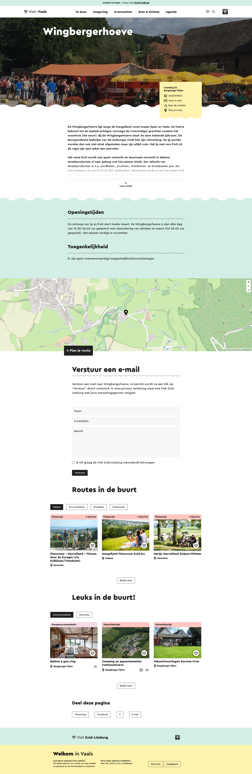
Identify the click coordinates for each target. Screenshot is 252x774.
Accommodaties (62, 615)
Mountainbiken (77, 507)
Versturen (80, 473)
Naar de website (177, 105)
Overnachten (123, 11)
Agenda (171, 11)
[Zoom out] (248, 286)
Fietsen (57, 507)
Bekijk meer (126, 580)
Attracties (84, 615)
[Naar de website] (95, 666)
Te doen (81, 11)
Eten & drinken (149, 11)
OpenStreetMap (235, 350)
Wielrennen (118, 507)
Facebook (102, 714)
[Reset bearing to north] (248, 290)
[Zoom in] (248, 282)
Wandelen (98, 507)
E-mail (135, 714)
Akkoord (155, 764)
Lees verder (126, 186)
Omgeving (100, 11)
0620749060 (175, 96)
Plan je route (175, 110)
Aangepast (172, 764)
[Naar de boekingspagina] (141, 670)
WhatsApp (80, 714)
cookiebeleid (126, 763)
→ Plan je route (78, 350)
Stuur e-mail (175, 100)
